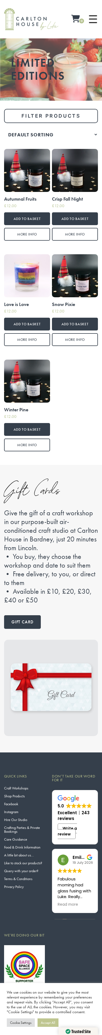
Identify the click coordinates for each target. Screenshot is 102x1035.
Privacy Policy (14, 887)
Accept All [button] (48, 1022)
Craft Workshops (16, 788)
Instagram (11, 812)
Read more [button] (68, 904)
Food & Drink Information (22, 847)
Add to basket (27, 218)
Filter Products (51, 116)
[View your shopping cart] (75, 19)
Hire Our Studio (15, 820)
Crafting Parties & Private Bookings (22, 829)
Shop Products (14, 796)
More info (27, 234)
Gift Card (22, 622)
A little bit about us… (19, 855)
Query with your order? (21, 871)
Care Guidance (15, 839)
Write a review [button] (67, 831)
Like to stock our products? (23, 863)
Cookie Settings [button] (21, 1022)
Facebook (11, 804)
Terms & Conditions (18, 879)
